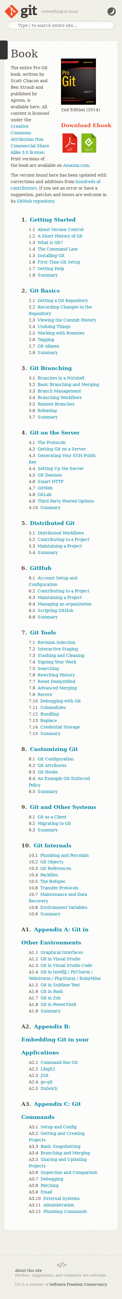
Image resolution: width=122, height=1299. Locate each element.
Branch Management (59, 391)
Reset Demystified (56, 681)
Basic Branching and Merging (68, 384)
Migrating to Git (54, 823)
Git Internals (52, 845)
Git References (55, 868)
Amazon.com (76, 165)
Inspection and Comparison (69, 1172)
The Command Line (58, 249)
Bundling (49, 714)
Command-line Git (59, 1062)
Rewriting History (56, 675)
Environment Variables (63, 907)
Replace (48, 720)
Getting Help (51, 268)
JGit (45, 1075)
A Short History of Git (60, 236)
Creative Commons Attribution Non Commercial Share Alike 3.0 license (30, 139)
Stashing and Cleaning (61, 655)
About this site (28, 1271)
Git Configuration (56, 759)
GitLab (45, 494)
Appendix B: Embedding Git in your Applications (55, 1039)
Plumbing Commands (65, 1211)
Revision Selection (57, 642)
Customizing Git (54, 749)
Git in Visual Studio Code (66, 965)
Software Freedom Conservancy (78, 1284)
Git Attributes (52, 765)
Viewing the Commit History (67, 320)
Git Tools (43, 632)
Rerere (45, 694)
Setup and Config (59, 1126)
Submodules (53, 707)
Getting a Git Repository (63, 300)
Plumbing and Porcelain (64, 855)
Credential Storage (60, 727)
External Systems (61, 1198)
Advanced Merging (57, 688)
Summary (48, 275)
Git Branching (51, 368)
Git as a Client (52, 817)
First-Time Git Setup (59, 262)
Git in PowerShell (58, 1004)
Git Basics (45, 290)
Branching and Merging (65, 1153)
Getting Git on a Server (62, 449)
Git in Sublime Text (60, 985)
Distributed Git (52, 523)
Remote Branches (56, 404)
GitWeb (45, 488)
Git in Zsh (51, 998)
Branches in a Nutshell (61, 378)
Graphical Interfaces (62, 952)
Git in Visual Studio (60, 959)
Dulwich (49, 1088)
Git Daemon (50, 475)
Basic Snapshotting (61, 1146)
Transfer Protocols (59, 888)
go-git (47, 1082)
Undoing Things (54, 326)
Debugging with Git (60, 701)
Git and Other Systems (63, 807)
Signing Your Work (57, 662)
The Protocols (52, 442)
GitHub (41, 568)
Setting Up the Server (61, 468)
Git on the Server (55, 432)
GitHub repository (35, 201)
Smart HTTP (50, 481)
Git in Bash (52, 991)
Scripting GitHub (55, 610)
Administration (58, 1205)
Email (46, 1192)
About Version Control (61, 229)
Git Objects (51, 861)
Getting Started (53, 220)
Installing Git (51, 255)
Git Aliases (48, 346)
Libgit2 (48, 1069)
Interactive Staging (58, 649)
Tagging (46, 339)
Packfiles (49, 875)
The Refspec (53, 881)
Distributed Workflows (61, 533)
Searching (48, 668)
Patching (50, 1185)
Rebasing (47, 410)
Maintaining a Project (60, 546)
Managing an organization (65, 604)
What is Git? (50, 242)
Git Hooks (48, 772)
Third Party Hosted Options (66, 501)
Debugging (52, 1179)
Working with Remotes (61, 333)
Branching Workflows (60, 397)
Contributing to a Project (63, 539)
